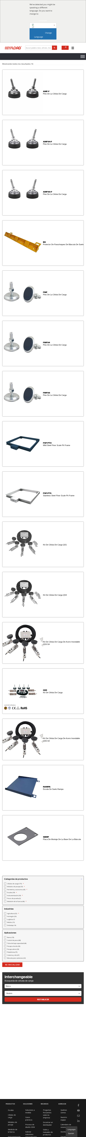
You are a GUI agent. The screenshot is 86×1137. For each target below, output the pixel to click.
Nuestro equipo (64, 1118)
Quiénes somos (64, 1111)
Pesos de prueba (14, 898)
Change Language (43, 35)
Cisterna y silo (13, 955)
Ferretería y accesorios (16, 889)
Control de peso (14, 940)
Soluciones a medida (30, 1111)
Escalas (11, 892)
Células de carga (14, 883)
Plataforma (12, 952)
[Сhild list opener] (23, 883)
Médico (11, 922)
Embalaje (11, 925)
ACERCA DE (62, 1104)
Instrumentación (14, 895)
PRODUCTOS (10, 1104)
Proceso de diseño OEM (30, 1125)
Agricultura (12, 913)
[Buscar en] (54, 48)
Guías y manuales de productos (48, 1132)
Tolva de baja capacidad (16, 943)
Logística (11, 919)
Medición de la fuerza (16, 901)
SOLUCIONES (27, 1104)
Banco (10, 937)
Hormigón (11, 916)
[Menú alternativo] (82, 56)
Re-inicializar (12, 964)
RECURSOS (44, 1104)
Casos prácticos (28, 1118)
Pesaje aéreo (13, 949)
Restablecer (43, 999)
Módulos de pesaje (15, 886)
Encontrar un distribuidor (48, 1123)
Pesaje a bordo (13, 946)
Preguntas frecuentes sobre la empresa (47, 1114)
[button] (72, 47)
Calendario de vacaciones (66, 1125)
